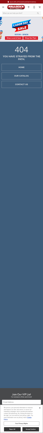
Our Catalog (21, 76)
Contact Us (21, 84)
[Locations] (28, 7)
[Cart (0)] (39, 7)
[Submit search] (38, 13)
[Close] (40, 408)
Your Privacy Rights (21, 423)
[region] (21, 419)
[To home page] (16, 7)
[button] (3, 7)
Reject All (12, 429)
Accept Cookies (31, 429)
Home (21, 67)
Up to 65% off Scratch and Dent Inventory (23, 2)
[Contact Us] (34, 7)
